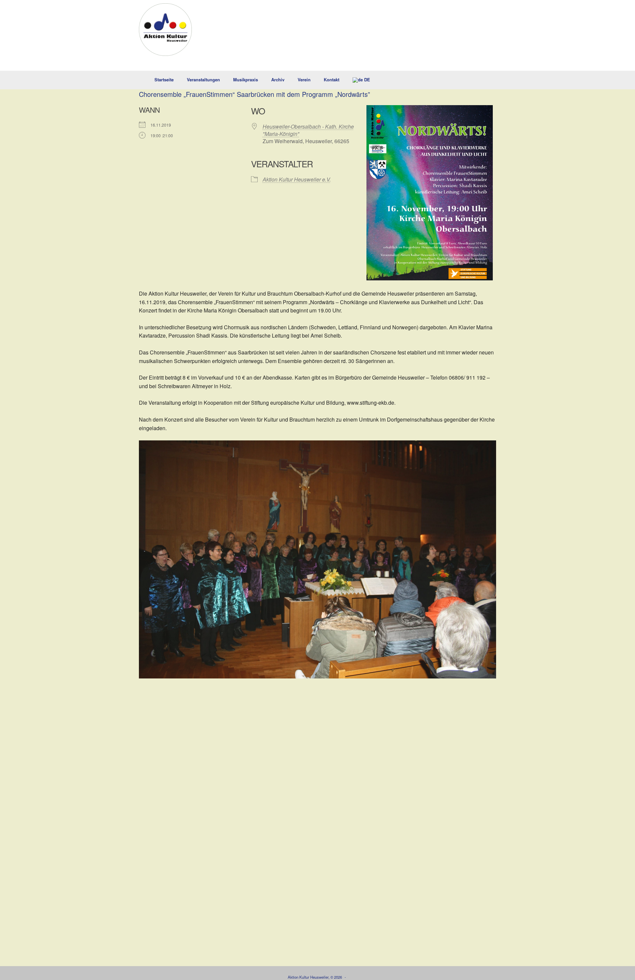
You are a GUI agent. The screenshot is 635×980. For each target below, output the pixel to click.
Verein (304, 79)
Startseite (164, 79)
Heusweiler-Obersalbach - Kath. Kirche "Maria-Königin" (308, 130)
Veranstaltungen (203, 79)
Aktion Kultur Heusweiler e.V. (297, 179)
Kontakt (331, 79)
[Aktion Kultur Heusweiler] (165, 29)
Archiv (277, 79)
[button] (486, 80)
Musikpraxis (245, 79)
